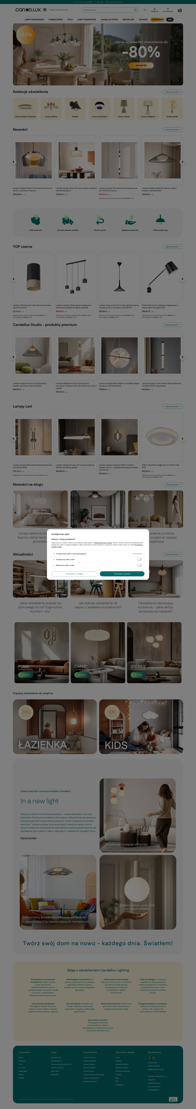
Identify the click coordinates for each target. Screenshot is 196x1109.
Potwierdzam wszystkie (122, 574)
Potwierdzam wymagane (74, 574)
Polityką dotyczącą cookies (103, 543)
